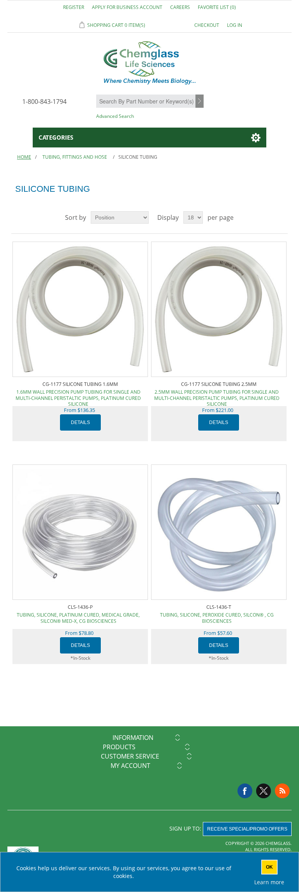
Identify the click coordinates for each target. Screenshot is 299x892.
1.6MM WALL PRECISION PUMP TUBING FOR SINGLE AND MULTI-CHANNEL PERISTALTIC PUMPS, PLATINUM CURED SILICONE (78, 395)
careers (180, 7)
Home (24, 157)
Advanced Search (115, 116)
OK (269, 867)
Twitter (263, 790)
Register (73, 7)
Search (200, 101)
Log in (234, 25)
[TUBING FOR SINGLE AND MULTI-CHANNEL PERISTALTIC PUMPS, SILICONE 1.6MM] (80, 309)
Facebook (244, 790)
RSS (282, 790)
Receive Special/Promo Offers (247, 829)
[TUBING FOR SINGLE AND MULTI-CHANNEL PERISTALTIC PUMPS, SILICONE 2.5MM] (218, 309)
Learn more (269, 882)
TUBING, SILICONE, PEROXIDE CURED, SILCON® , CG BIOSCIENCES (217, 618)
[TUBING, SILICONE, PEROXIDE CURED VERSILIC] (218, 532)
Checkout (206, 25)
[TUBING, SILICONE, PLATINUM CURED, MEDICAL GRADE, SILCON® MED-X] (80, 532)
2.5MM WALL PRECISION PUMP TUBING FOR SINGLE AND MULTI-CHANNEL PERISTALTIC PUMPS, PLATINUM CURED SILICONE (217, 395)
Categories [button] (56, 137)
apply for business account (127, 7)
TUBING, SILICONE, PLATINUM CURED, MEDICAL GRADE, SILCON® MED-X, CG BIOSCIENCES (78, 618)
